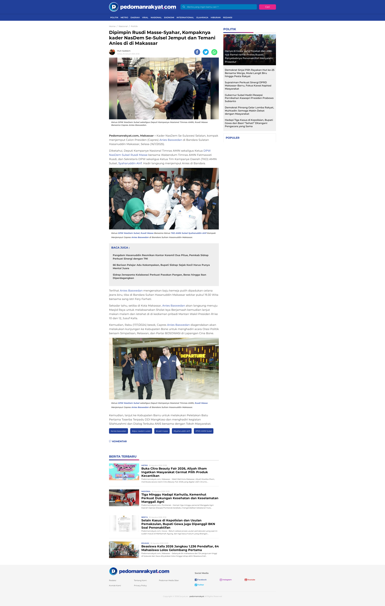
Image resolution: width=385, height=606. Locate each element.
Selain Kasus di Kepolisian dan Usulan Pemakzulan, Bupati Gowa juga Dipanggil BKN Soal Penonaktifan (178, 524)
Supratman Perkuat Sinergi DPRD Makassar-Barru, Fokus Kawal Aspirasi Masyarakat (248, 85)
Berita (144, 517)
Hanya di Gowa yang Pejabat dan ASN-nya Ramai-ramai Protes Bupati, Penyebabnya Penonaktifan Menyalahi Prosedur (249, 56)
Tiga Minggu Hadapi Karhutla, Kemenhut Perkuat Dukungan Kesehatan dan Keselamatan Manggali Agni (179, 498)
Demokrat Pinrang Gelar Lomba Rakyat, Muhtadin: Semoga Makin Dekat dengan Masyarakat (249, 110)
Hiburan (216, 17)
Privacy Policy (140, 585)
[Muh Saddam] (113, 52)
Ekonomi (169, 17)
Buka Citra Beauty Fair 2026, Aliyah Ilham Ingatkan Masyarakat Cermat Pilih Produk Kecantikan (174, 472)
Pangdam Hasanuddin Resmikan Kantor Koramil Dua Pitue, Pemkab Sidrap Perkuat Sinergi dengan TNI (160, 257)
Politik (114, 17)
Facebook (202, 580)
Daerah (135, 17)
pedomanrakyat (196, 596)
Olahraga (202, 17)
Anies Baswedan (170, 140)
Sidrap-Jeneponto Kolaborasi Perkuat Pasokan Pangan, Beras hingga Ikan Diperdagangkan (159, 276)
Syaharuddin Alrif (130, 163)
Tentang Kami (140, 580)
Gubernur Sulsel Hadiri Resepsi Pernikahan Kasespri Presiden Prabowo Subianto (249, 98)
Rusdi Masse (139, 155)
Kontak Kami (115, 585)
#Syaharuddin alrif (182, 431)
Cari (267, 6)
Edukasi (145, 543)
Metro (124, 17)
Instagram (227, 580)
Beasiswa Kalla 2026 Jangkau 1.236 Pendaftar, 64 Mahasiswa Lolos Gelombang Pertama (180, 548)
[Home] (142, 6)
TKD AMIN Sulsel (179, 233)
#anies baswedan (118, 431)
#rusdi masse (162, 431)
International (185, 17)
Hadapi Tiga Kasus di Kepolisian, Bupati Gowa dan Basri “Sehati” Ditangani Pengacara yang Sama (249, 123)
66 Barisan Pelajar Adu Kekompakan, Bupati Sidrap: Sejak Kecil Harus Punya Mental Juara (161, 267)
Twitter (200, 585)
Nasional (156, 17)
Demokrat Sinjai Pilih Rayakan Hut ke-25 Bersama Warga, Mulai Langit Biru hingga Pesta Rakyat (249, 73)
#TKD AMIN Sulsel (204, 431)
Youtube (251, 580)
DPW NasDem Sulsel (129, 233)
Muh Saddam (124, 51)
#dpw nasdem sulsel (141, 431)
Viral (145, 17)
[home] (139, 571)
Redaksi (227, 17)
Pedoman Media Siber (169, 580)
